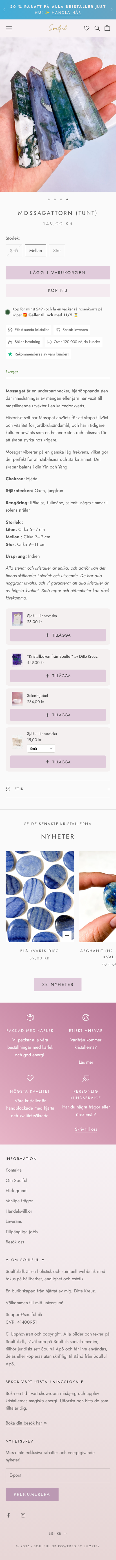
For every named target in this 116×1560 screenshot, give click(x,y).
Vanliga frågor (19, 1200)
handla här (66, 12)
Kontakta (14, 1170)
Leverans (14, 1221)
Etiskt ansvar (86, 1030)
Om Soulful (16, 1180)
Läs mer (86, 1062)
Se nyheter (58, 984)
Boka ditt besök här (24, 1423)
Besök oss (15, 1242)
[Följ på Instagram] (23, 1515)
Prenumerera (32, 1494)
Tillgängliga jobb (22, 1231)
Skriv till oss (86, 1129)
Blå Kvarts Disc (39, 951)
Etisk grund (16, 1190)
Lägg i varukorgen (58, 273)
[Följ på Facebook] (8, 1515)
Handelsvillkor (19, 1211)
